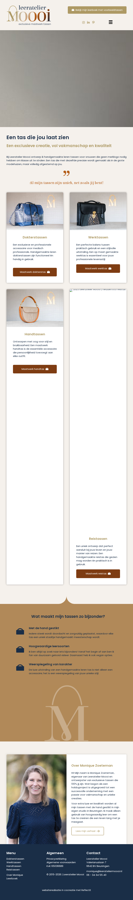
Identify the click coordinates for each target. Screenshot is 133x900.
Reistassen (13, 869)
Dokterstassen (15, 858)
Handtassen (13, 866)
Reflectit (86, 890)
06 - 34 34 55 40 (96, 875)
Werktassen (13, 862)
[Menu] (111, 22)
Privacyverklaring (56, 858)
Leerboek (12, 878)
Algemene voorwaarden (61, 862)
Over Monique (14, 875)
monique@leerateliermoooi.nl (104, 871)
